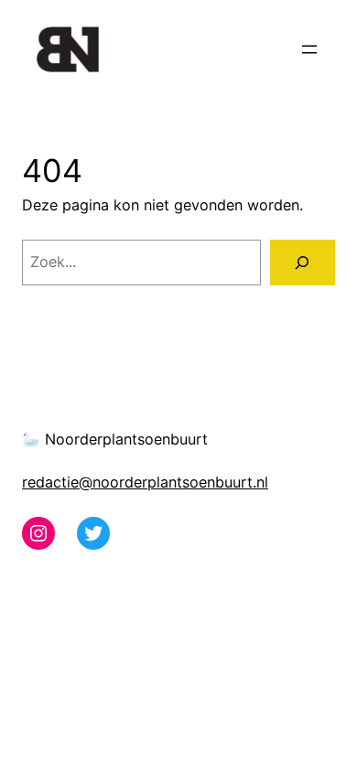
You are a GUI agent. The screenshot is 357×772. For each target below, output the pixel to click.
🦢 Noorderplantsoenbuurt (115, 439)
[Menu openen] (309, 49)
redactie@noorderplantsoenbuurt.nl (145, 482)
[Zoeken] (302, 262)
